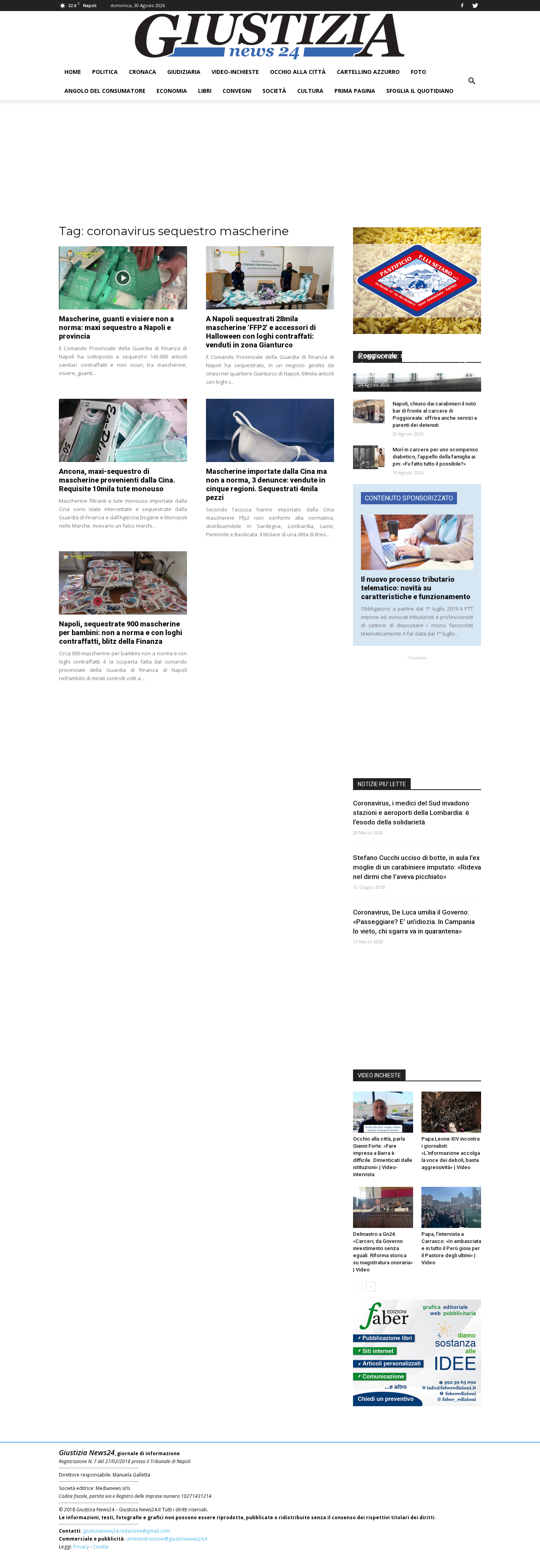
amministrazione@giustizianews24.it (167, 1538)
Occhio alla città (298, 71)
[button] (471, 81)
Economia (172, 90)
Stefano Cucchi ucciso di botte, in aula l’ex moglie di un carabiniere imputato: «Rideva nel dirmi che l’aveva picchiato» (417, 867)
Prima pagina (354, 90)
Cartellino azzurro (368, 71)
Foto (418, 71)
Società (274, 90)
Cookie (101, 1546)
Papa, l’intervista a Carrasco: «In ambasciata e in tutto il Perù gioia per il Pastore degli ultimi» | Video (451, 1248)
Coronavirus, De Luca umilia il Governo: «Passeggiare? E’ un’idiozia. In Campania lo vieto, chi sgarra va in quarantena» (414, 921)
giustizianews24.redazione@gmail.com (126, 1531)
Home (72, 71)
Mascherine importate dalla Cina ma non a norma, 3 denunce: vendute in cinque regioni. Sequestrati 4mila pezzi (266, 484)
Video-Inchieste (235, 71)
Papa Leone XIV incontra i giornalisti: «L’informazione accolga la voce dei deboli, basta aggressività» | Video (450, 1153)
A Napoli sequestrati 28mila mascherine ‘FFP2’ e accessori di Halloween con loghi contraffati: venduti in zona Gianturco (261, 332)
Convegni (237, 90)
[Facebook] (462, 5)
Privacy (81, 1546)
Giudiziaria (183, 71)
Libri (204, 90)
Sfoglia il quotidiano (419, 90)
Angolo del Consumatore (104, 90)
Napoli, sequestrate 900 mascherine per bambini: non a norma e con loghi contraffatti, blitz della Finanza (120, 632)
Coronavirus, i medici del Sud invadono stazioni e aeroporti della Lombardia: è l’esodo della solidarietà (411, 812)
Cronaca (142, 71)
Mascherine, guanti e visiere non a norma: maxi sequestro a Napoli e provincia (116, 327)
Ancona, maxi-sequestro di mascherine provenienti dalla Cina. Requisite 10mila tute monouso (117, 480)
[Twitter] (475, 5)
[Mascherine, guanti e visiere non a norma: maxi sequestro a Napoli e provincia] (123, 277)
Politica (105, 71)
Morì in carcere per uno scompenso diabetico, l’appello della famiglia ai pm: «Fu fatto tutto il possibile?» (435, 457)
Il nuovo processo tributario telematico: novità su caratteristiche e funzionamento (415, 588)
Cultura (310, 90)
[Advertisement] (270, 168)
